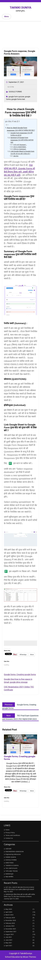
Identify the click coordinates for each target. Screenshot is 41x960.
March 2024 (9, 915)
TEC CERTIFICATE (11, 868)
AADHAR (8, 849)
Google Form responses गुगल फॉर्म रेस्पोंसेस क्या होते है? (21, 134)
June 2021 (8, 940)
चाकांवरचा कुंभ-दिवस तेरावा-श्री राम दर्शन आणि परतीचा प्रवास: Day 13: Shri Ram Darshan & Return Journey (19, 897)
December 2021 (10, 929)
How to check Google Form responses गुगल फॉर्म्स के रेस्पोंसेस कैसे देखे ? (21, 129)
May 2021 (8, 943)
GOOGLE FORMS (15, 92)
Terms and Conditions (12, 835)
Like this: (15, 156)
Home (7, 830)
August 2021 (9, 934)
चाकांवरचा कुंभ (9, 874)
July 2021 (8, 937)
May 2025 (8, 909)
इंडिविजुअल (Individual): (19, 149)
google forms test (18, 99)
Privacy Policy (10, 832)
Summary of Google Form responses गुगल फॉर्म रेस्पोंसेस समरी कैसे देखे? (21, 140)
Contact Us (9, 838)
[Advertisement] (20, 33)
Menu (6, 16)
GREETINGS (9, 863)
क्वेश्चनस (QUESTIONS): (19, 147)
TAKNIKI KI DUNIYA (12, 865)
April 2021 (8, 945)
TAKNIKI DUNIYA (20, 7)
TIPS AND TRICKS (11, 871)
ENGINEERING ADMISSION (14, 851)
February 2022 (10, 923)
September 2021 (10, 931)
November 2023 (10, 920)
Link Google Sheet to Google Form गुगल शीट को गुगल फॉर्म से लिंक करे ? (22, 152)
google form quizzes (16, 97)
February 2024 (10, 917)
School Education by (20, 957)
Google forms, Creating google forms (20, 674)
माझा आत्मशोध (9, 876)
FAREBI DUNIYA (10, 857)
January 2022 (9, 926)
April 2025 (8, 912)
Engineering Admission (13, 854)
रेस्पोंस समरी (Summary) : (20, 145)
